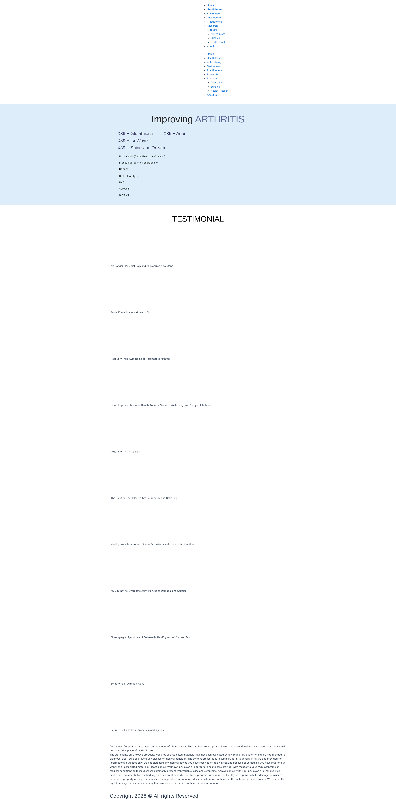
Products (212, 29)
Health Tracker (219, 42)
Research (212, 25)
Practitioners (214, 21)
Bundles (215, 37)
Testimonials (214, 17)
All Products (218, 33)
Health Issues (214, 9)
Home (210, 5)
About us (212, 46)
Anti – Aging (214, 13)
